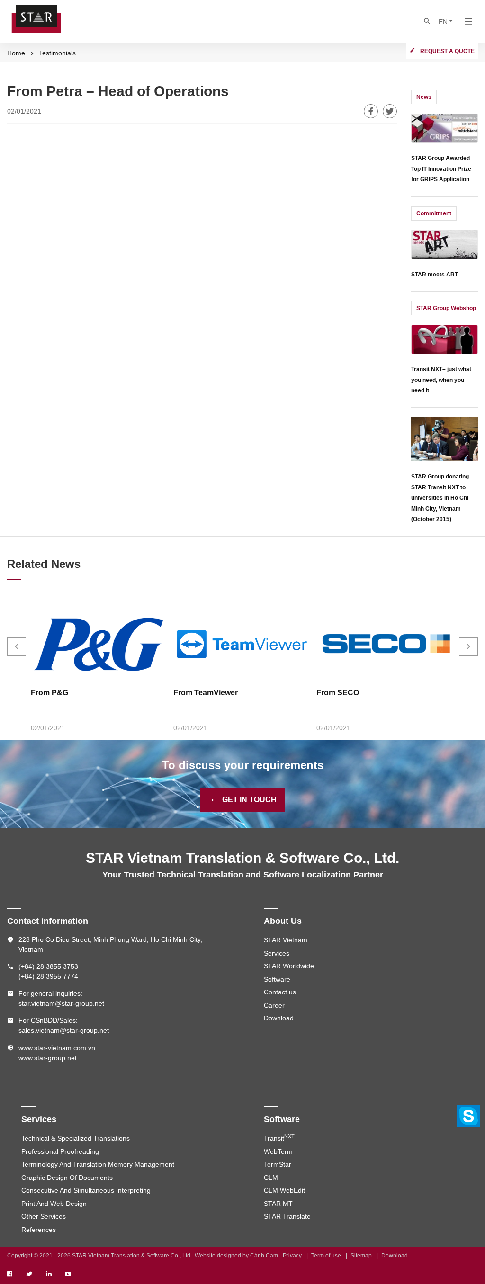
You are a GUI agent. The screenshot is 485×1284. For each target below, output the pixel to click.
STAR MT (278, 1203)
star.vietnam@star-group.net (61, 1003)
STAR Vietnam (285, 940)
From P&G (49, 693)
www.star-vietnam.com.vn (56, 1048)
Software (277, 979)
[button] (16, 646)
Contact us (280, 992)
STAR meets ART (434, 274)
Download (279, 1018)
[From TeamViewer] (242, 644)
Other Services (43, 1216)
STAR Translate (287, 1216)
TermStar (277, 1164)
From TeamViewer (205, 693)
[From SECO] (385, 644)
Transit (279, 1138)
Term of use (326, 1255)
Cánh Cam (264, 1255)
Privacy (292, 1255)
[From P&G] (100, 644)
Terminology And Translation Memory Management (97, 1164)
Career (274, 1005)
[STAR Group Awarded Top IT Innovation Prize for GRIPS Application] (444, 128)
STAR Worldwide (289, 966)
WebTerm (278, 1151)
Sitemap (361, 1255)
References (38, 1229)
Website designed (218, 1255)
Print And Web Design (54, 1203)
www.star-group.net (47, 1058)
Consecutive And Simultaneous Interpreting (86, 1190)
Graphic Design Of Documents (67, 1177)
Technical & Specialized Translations (75, 1138)
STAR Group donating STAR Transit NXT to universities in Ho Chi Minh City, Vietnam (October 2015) (440, 497)
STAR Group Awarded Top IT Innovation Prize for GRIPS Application (441, 169)
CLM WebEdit (284, 1190)
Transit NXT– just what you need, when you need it (441, 380)
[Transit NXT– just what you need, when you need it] (444, 339)
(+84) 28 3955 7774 (48, 976)
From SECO (337, 693)
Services (276, 953)
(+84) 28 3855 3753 (48, 966)
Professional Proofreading (60, 1151)
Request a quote (447, 51)
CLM (271, 1177)
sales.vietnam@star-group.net (63, 1030)
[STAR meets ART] (444, 243)
